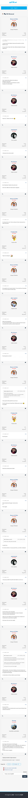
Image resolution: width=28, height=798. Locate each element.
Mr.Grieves (14, 57)
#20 (25, 741)
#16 (25, 577)
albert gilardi (14, 298)
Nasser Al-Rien (14, 19)
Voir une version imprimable (11, 768)
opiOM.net (13, 2)
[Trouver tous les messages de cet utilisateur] (3, 52)
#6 (25, 219)
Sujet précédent (6, 757)
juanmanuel (14, 129)
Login (12, 8)
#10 (25, 353)
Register (15, 8)
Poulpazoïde (14, 232)
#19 (25, 704)
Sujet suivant (13, 757)
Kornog (14, 720)
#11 (25, 388)
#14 (25, 500)
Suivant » (16, 764)
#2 (25, 77)
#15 (25, 536)
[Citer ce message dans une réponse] (25, 52)
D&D (13, 794)
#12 (25, 434)
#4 (25, 150)
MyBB (21, 794)
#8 (25, 285)
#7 (25, 252)
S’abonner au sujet (9, 769)
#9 (25, 319)
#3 (25, 116)
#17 (25, 609)
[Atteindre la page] (20, 764)
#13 (25, 466)
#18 (25, 652)
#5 (25, 182)
